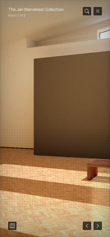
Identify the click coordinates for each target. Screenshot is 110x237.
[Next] (98, 226)
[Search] (87, 11)
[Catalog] (12, 226)
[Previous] (87, 226)
